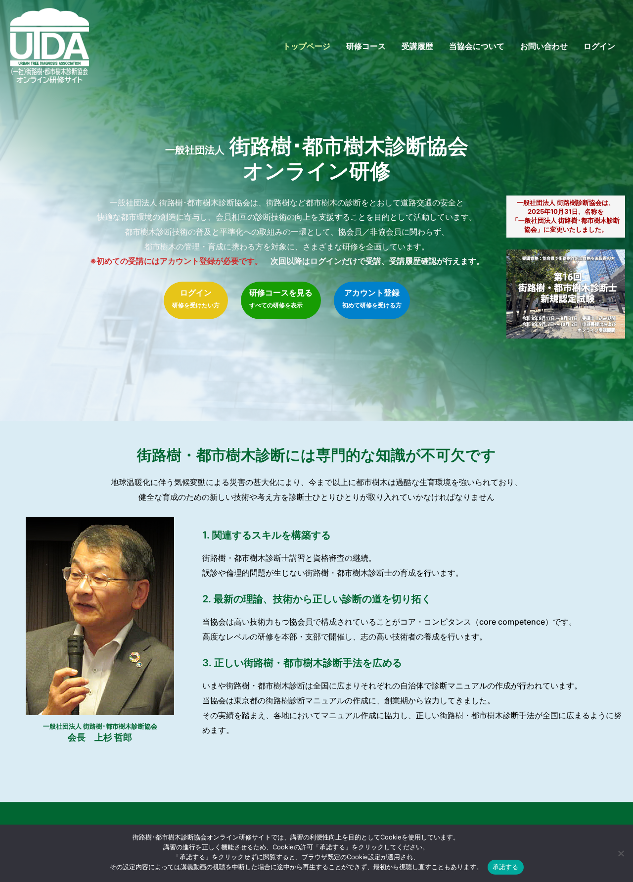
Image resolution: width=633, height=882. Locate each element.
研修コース (366, 46)
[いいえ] (621, 853)
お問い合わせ (544, 46)
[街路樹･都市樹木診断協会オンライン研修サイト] (49, 45)
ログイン (599, 46)
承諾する (506, 867)
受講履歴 (417, 46)
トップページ (306, 46)
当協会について (476, 46)
